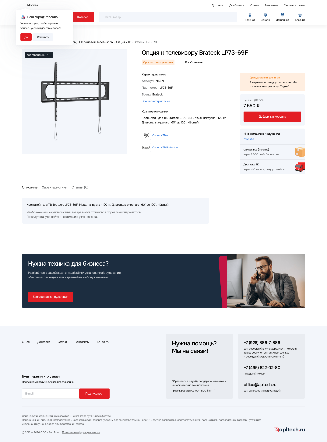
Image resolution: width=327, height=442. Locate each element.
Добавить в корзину (272, 117)
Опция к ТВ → (160, 135)
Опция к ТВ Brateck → (165, 147)
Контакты (103, 342)
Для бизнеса (236, 5)
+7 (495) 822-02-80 (262, 367)
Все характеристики (156, 101)
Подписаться (94, 393)
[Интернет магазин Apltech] (289, 429)
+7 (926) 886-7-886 (262, 342)
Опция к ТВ (123, 42)
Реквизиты (271, 5)
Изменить (43, 37)
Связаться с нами (294, 5)
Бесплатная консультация (50, 297)
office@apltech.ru (260, 384)
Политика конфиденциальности (81, 432)
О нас (26, 342)
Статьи (254, 5)
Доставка (217, 5)
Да (26, 37)
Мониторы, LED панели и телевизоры (87, 42)
